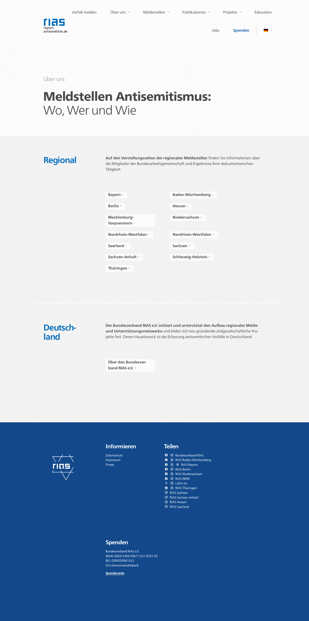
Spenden (241, 30)
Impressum (113, 460)
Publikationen (194, 12)
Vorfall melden (84, 12)
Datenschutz (114, 455)
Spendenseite (115, 573)
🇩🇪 (266, 30)
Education (263, 12)
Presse (110, 464)
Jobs (215, 30)
